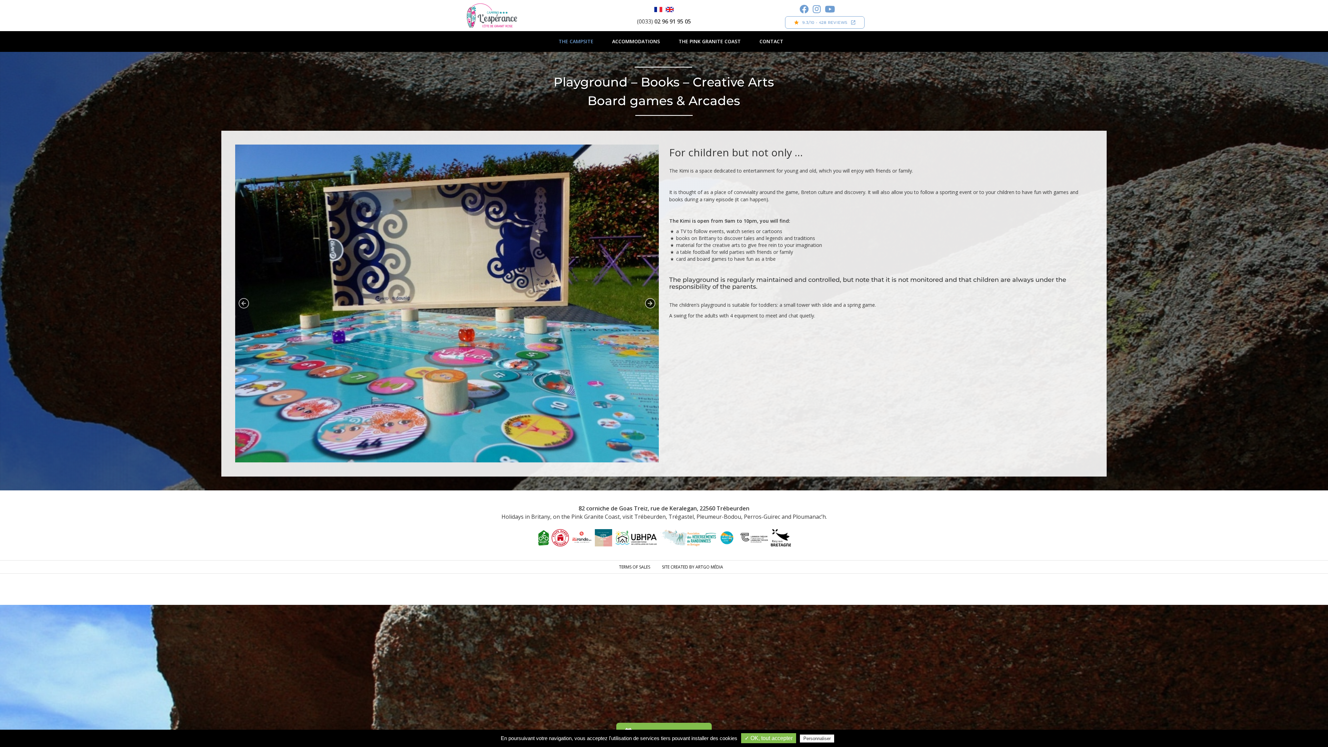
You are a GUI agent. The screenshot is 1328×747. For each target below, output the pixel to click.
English (670, 9)
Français (658, 9)
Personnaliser (817, 738)
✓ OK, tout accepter (769, 738)
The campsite (576, 41)
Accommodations (636, 41)
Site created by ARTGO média (692, 567)
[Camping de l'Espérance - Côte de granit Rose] (492, 15)
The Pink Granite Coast (710, 41)
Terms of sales (634, 567)
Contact (771, 41)
